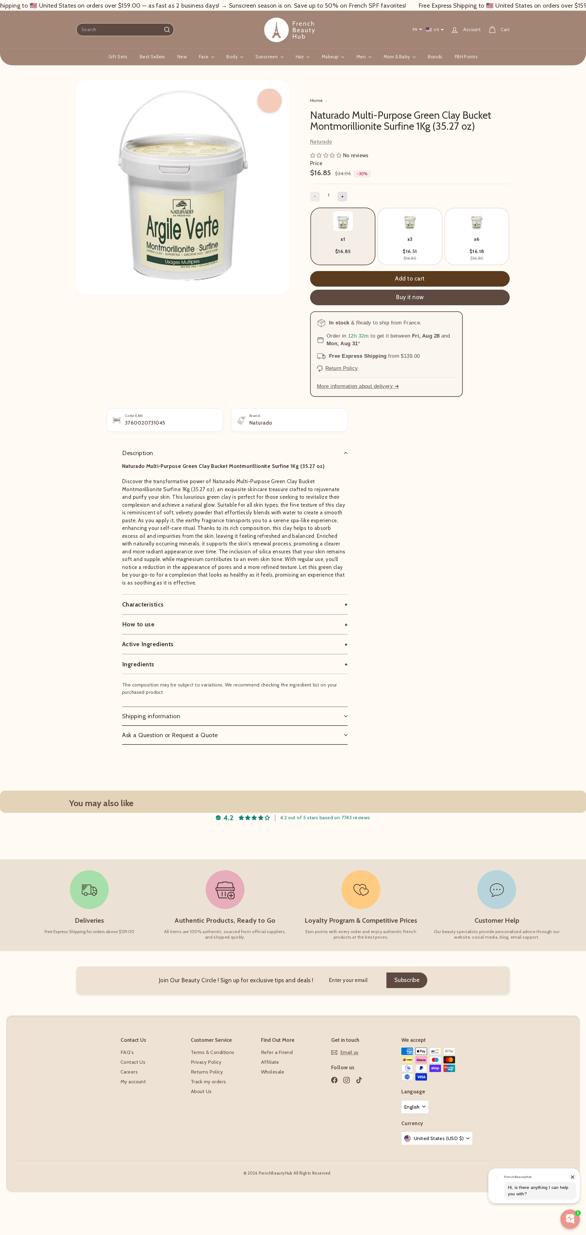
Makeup (331, 57)
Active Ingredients (148, 644)
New (182, 57)
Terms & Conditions (212, 1052)
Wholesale (272, 1072)
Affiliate (270, 1062)
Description (137, 453)
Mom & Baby (397, 57)
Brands (435, 57)
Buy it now (410, 297)
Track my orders (208, 1082)
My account (133, 1082)
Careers (129, 1072)
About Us (201, 1091)
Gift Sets (118, 57)
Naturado (321, 142)
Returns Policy (207, 1072)
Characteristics (143, 604)
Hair (300, 57)
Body (232, 57)
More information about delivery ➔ (358, 386)
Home (317, 100)
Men (361, 57)
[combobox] (125, 29)
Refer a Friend (277, 1052)
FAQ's (127, 1052)
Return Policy (341, 368)
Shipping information (151, 716)
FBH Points (466, 57)
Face (204, 57)
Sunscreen (267, 57)
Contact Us (133, 1062)
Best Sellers (152, 57)
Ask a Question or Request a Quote (170, 735)
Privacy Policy (206, 1062)
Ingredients (138, 664)
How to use (138, 624)
